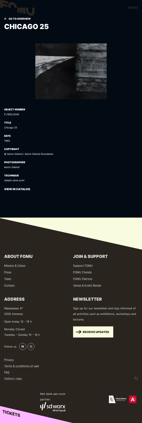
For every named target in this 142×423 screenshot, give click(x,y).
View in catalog (17, 189)
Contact (9, 285)
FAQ (6, 372)
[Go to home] (17, 8)
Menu (133, 7)
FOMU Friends (82, 272)
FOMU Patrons (82, 278)
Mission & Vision (14, 265)
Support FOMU (83, 265)
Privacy (9, 359)
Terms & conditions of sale (21, 366)
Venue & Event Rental (87, 285)
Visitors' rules (13, 378)
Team (7, 278)
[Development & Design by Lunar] (136, 378)
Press (7, 272)
